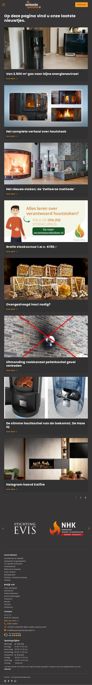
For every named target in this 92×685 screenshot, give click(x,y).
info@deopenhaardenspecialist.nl (20, 630)
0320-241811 (12, 624)
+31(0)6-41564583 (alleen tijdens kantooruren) (26, 627)
